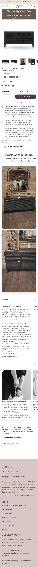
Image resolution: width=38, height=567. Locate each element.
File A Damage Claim (9, 517)
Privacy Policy (6, 521)
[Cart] (35, 6)
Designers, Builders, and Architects (14, 506)
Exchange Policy (7, 513)
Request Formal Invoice (13, 438)
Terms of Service (8, 525)
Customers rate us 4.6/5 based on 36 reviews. (16, 141)
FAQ (3, 364)
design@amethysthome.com (13, 476)
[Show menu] (3, 6)
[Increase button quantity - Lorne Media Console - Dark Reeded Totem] (11, 97)
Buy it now (19, 102)
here (16, 411)
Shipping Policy (7, 509)
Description (6, 299)
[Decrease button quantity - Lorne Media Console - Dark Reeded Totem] (4, 97)
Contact (5, 529)
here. (10, 563)
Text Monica (27, 2)
